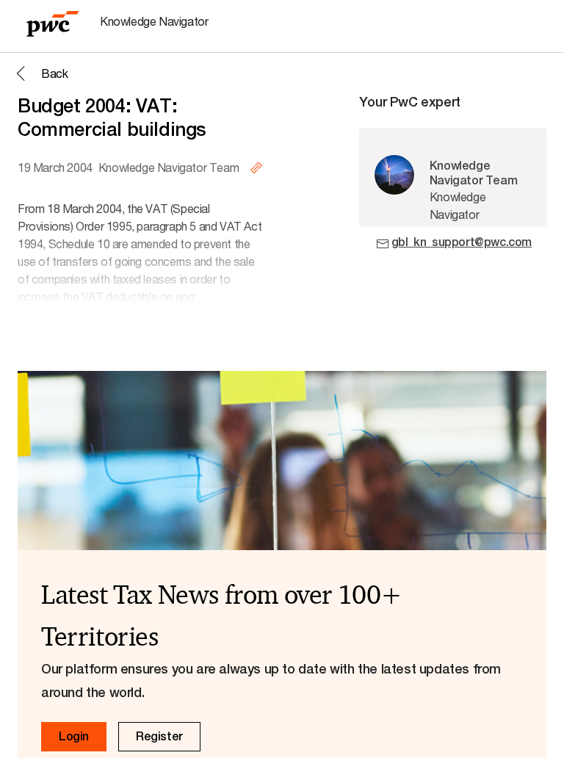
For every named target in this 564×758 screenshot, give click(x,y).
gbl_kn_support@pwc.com (461, 242)
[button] (40, 73)
